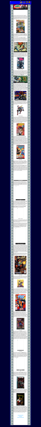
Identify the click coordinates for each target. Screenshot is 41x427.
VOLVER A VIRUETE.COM (20, 417)
